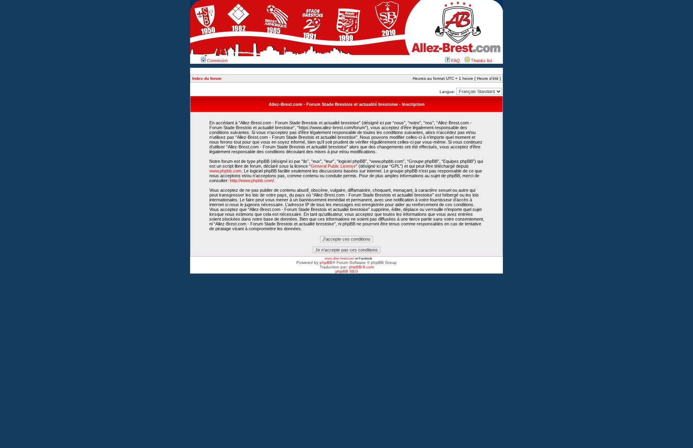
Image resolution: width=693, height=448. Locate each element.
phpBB (326, 262)
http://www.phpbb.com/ (252, 180)
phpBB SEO (346, 271)
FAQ (455, 60)
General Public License (333, 166)
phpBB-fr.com (361, 267)
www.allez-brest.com (339, 258)
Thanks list (481, 60)
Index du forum (206, 78)
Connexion (217, 60)
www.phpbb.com (225, 170)
